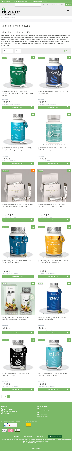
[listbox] (18, 72)
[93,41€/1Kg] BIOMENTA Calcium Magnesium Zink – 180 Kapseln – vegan (53, 374)
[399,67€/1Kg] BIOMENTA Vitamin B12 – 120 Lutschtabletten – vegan (16, 261)
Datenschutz (28, 436)
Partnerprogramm (42, 416)
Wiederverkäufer (42, 414)
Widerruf (16, 436)
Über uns (40, 409)
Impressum (40, 436)
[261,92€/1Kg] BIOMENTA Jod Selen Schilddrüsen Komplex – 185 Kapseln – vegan (17, 149)
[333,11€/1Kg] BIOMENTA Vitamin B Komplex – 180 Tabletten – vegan (53, 149)
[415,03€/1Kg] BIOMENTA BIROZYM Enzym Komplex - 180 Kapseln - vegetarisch (15, 318)
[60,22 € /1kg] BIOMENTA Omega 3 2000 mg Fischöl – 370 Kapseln (52, 318)
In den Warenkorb (17, 107)
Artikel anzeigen (17, 220)
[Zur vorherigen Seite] (2, 396)
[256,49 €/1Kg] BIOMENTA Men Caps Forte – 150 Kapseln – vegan (53, 92)
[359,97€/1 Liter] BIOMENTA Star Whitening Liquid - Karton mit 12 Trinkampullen (52, 205)
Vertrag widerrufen (55, 436)
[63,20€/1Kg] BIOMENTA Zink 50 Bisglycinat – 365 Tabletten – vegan (17, 374)
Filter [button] (67, 51)
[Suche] (38, 4)
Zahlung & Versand (43, 411)
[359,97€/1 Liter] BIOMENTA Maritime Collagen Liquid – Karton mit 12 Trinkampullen (17, 205)
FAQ (38, 412)
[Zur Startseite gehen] (1, 17)
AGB (8, 436)
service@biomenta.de (21, 1)
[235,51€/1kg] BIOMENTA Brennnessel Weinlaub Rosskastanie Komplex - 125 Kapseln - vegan (17, 93)
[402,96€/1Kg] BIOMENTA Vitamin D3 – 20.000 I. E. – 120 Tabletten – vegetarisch (53, 261)
